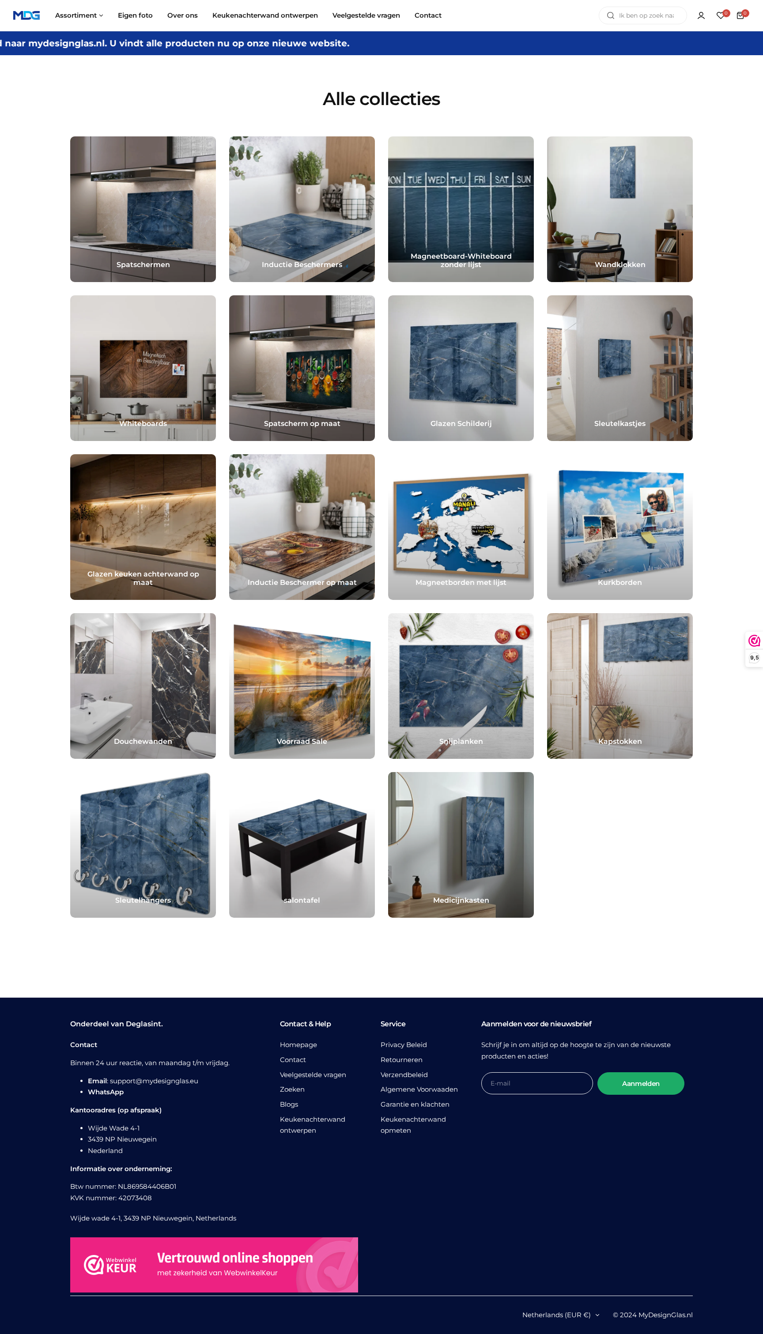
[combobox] (643, 15)
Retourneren (402, 1059)
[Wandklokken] (620, 209)
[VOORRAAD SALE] (302, 686)
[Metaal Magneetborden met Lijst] (461, 527)
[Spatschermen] (143, 209)
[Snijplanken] (461, 686)
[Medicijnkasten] (461, 845)
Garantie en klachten (415, 1104)
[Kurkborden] (620, 527)
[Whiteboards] (143, 368)
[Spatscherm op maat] (302, 368)
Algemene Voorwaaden (419, 1089)
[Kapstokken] (620, 686)
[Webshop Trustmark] (214, 1266)
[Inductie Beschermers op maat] (302, 527)
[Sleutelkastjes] (620, 368)
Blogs (289, 1104)
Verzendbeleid (404, 1074)
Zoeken (292, 1089)
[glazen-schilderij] (461, 368)
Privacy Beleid (404, 1044)
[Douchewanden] (143, 686)
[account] (701, 15)
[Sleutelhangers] (143, 845)
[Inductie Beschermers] (302, 209)
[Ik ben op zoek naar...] (610, 15)
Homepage (298, 1044)
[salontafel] (302, 845)
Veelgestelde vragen (313, 1074)
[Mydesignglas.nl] (26, 15)
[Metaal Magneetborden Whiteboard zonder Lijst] (461, 209)
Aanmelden (641, 1083)
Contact (293, 1059)
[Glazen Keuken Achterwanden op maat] (143, 527)
